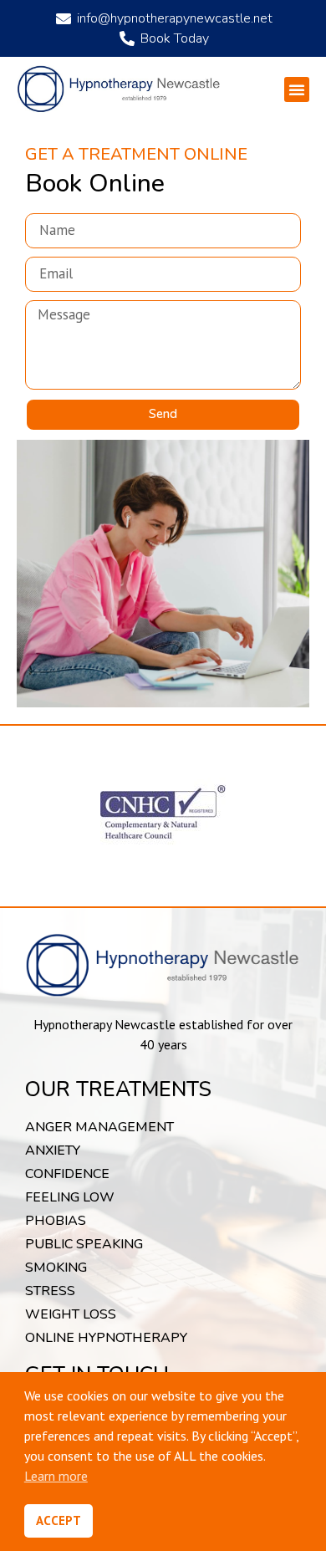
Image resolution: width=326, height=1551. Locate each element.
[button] (296, 89)
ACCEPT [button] (58, 1520)
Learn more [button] (56, 1475)
